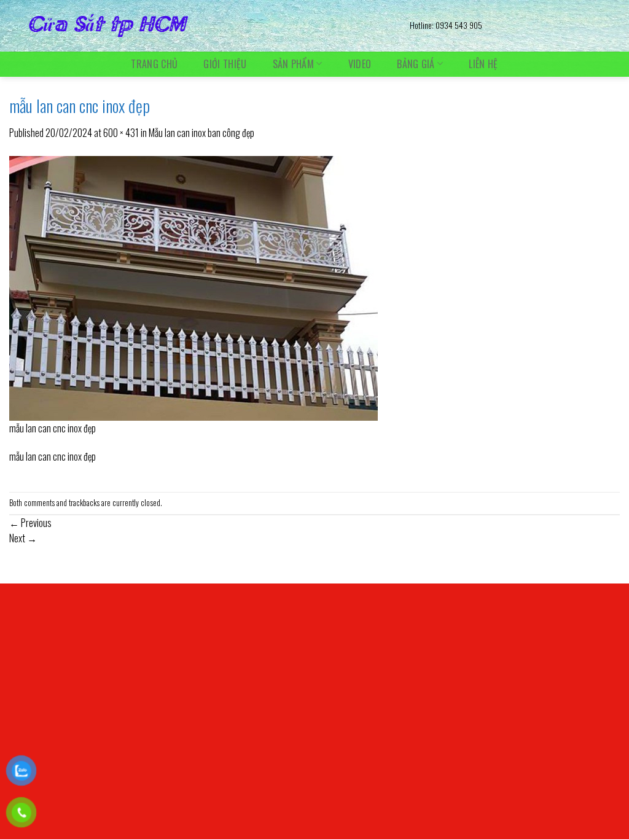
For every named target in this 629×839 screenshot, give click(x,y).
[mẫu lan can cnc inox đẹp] (193, 286)
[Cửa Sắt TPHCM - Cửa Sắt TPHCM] (200, 26)
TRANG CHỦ (154, 63)
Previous (30, 522)
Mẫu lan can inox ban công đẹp (201, 132)
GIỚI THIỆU (224, 63)
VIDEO (360, 63)
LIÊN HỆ (483, 63)
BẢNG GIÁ (416, 63)
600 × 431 (121, 132)
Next (23, 538)
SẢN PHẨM (293, 63)
